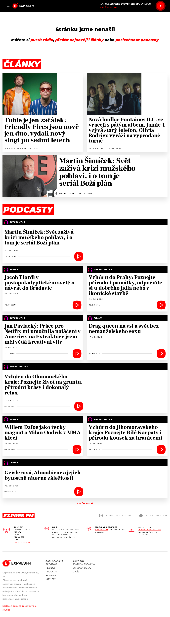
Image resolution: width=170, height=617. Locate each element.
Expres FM (101, 530)
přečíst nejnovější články (79, 40)
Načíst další (85, 503)
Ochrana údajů (82, 568)
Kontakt (51, 579)
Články (21, 64)
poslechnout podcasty (137, 40)
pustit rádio (42, 40)
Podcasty (51, 571)
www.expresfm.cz (149, 530)
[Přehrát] (160, 6)
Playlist (50, 568)
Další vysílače (23, 542)
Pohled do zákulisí (118, 515)
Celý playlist (109, 7)
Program (51, 564)
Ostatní (78, 561)
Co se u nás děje (157, 515)
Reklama (51, 575)
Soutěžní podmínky (84, 564)
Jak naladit (54, 561)
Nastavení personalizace (14, 606)
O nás (76, 571)
